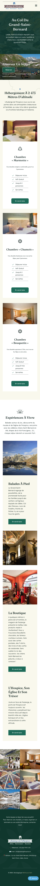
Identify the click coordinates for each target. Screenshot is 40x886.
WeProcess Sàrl (27, 873)
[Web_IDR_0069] (20, 121)
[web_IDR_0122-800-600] (20, 214)
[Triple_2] (20, 304)
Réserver (34, 878)
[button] (4, 548)
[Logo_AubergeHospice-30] (14, 2)
